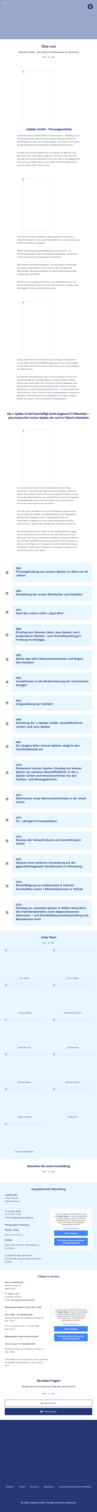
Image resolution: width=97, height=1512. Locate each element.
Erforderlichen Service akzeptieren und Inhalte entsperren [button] (71, 1241)
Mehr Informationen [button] (71, 1228)
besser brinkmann (67, 1502)
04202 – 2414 (13, 1294)
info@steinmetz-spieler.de (22, 1217)
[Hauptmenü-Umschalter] (90, 6)
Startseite (10, 1487)
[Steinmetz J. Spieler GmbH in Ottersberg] (16, 6)
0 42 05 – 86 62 (14, 1211)
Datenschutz (49, 1487)
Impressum (34, 1487)
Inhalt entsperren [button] (71, 1233)
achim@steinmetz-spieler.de (23, 1300)
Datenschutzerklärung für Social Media (75, 1487)
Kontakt (22, 1487)
